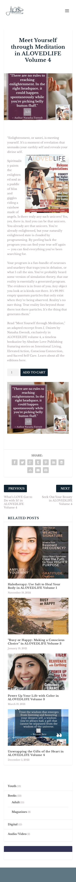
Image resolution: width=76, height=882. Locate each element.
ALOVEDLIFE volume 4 (24, 337)
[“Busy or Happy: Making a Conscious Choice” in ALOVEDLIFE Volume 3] (38, 616)
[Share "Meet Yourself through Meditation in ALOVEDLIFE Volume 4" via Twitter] (22, 462)
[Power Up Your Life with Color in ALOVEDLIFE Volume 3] (38, 671)
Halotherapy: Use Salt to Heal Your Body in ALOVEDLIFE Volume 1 (34, 586)
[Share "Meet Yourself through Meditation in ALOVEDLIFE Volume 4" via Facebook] (15, 462)
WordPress (38, 876)
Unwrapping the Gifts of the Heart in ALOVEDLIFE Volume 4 (36, 753)
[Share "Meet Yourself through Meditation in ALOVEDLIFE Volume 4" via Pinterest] (46, 462)
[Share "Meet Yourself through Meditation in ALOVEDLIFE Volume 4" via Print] (46, 470)
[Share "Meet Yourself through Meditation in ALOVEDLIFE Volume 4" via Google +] (30, 462)
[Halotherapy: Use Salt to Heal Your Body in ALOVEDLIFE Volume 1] (38, 552)
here (22, 360)
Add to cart (34, 372)
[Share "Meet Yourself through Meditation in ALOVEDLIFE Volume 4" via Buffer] (61, 462)
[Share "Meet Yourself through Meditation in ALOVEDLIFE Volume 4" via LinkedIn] (53, 462)
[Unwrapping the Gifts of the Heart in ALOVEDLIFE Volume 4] (38, 727)
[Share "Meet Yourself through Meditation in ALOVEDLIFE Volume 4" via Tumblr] (38, 462)
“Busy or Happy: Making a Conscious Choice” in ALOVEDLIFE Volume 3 (36, 641)
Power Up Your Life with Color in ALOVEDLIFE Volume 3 (33, 697)
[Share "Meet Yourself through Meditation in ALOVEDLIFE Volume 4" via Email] (38, 470)
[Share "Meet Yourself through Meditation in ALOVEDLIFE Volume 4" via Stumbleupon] (30, 470)
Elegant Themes (37, 872)
